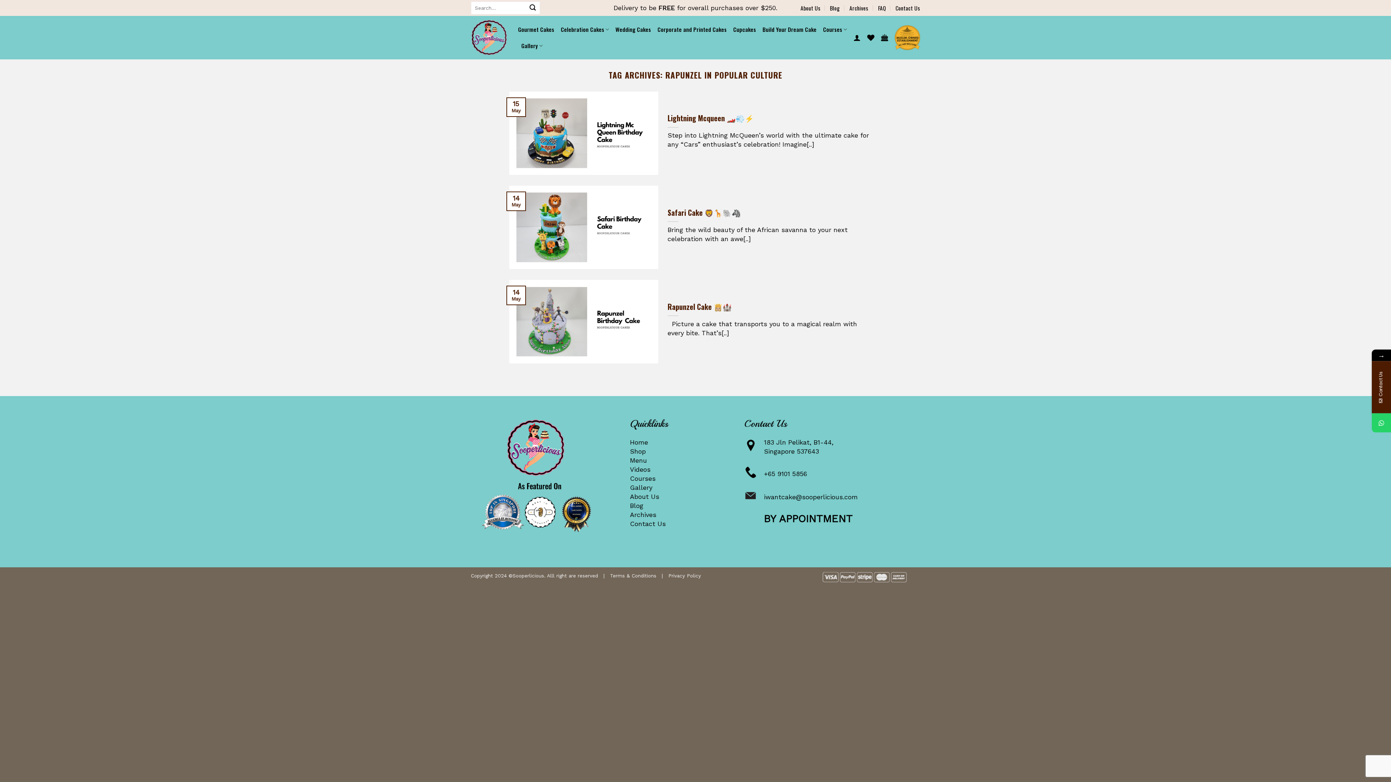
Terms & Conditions (633, 576)
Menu (638, 460)
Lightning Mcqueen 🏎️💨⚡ (711, 118)
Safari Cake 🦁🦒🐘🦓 (704, 213)
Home (639, 442)
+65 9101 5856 (785, 474)
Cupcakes (744, 29)
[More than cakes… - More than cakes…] (489, 37)
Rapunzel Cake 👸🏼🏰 (700, 307)
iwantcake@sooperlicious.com (811, 497)
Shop (638, 451)
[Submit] (532, 7)
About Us (810, 8)
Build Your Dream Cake (789, 29)
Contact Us (907, 8)
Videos (640, 469)
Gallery (641, 487)
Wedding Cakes (633, 29)
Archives (858, 8)
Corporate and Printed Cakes (692, 29)
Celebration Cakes (582, 29)
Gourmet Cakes (536, 29)
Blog (835, 8)
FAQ (882, 8)
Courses (643, 478)
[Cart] (884, 37)
